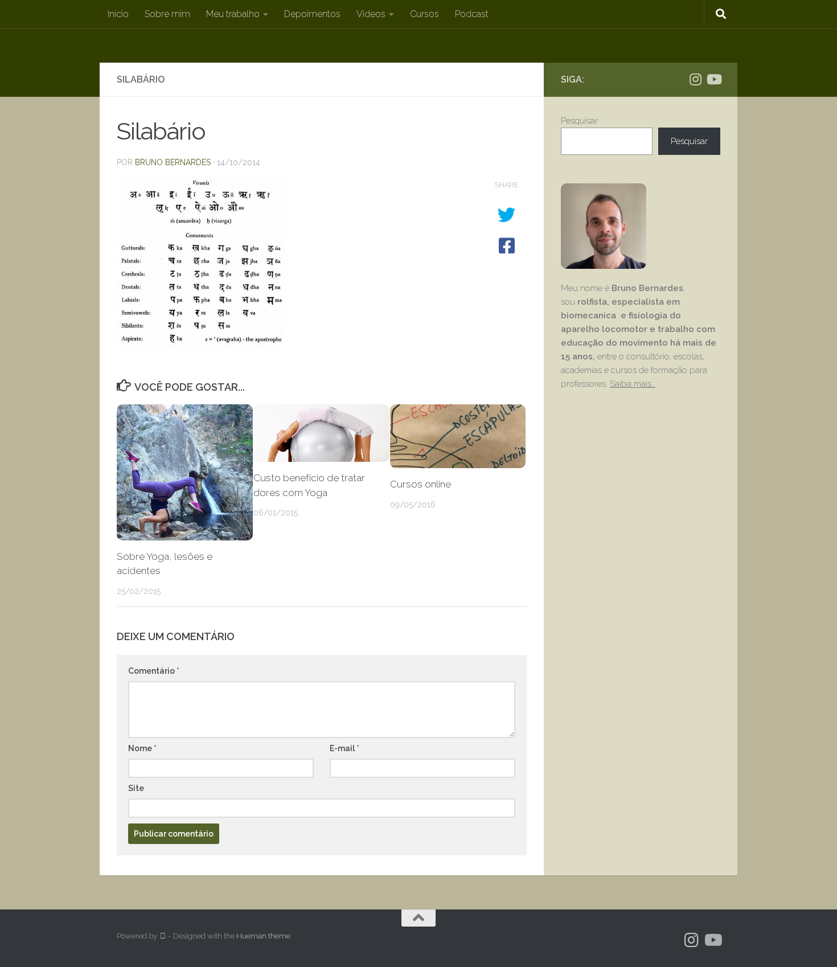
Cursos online (420, 484)
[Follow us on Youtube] (713, 79)
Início (118, 14)
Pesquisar (579, 121)
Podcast (472, 14)
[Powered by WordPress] (162, 936)
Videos (370, 14)
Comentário (153, 670)
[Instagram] (695, 79)
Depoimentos (312, 14)
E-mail (344, 748)
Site (136, 788)
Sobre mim (167, 14)
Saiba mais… (632, 384)
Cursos (424, 14)
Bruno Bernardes (173, 162)
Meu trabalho (233, 14)
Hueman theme (263, 936)
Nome (142, 748)
